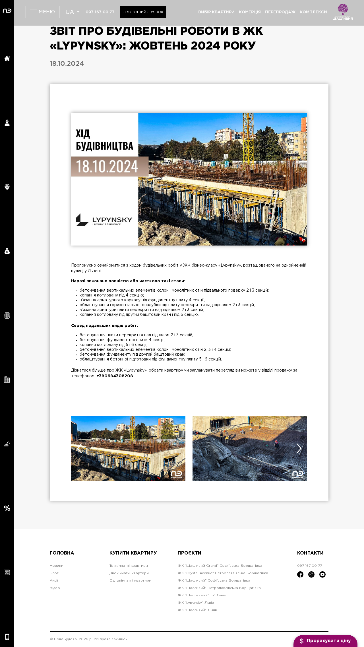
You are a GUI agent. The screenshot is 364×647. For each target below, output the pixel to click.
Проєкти (189, 553)
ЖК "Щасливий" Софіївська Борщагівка (214, 580)
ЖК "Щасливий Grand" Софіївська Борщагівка (220, 565)
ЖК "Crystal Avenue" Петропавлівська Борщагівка (223, 573)
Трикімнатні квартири (128, 565)
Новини (56, 565)
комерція (250, 12)
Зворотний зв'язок (143, 12)
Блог (54, 573)
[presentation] (79, 448)
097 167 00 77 (100, 12)
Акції (54, 580)
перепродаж (280, 12)
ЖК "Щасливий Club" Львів (202, 595)
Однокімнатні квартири (130, 580)
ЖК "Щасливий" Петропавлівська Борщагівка (219, 588)
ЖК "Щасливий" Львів (197, 610)
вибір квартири (216, 12)
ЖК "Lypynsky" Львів (196, 602)
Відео (55, 588)
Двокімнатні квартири (129, 573)
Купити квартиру (133, 553)
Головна (62, 553)
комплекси (313, 12)
